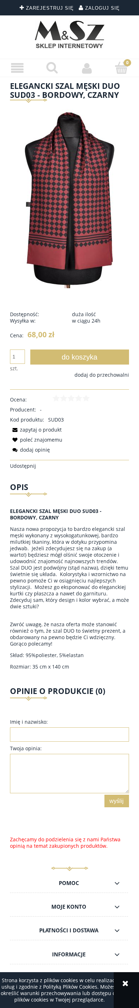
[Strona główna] (69, 34)
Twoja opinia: (26, 748)
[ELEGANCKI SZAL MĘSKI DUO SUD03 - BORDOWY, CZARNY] (69, 197)
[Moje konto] (87, 68)
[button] (17, 68)
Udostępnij (23, 465)
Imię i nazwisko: (29, 721)
